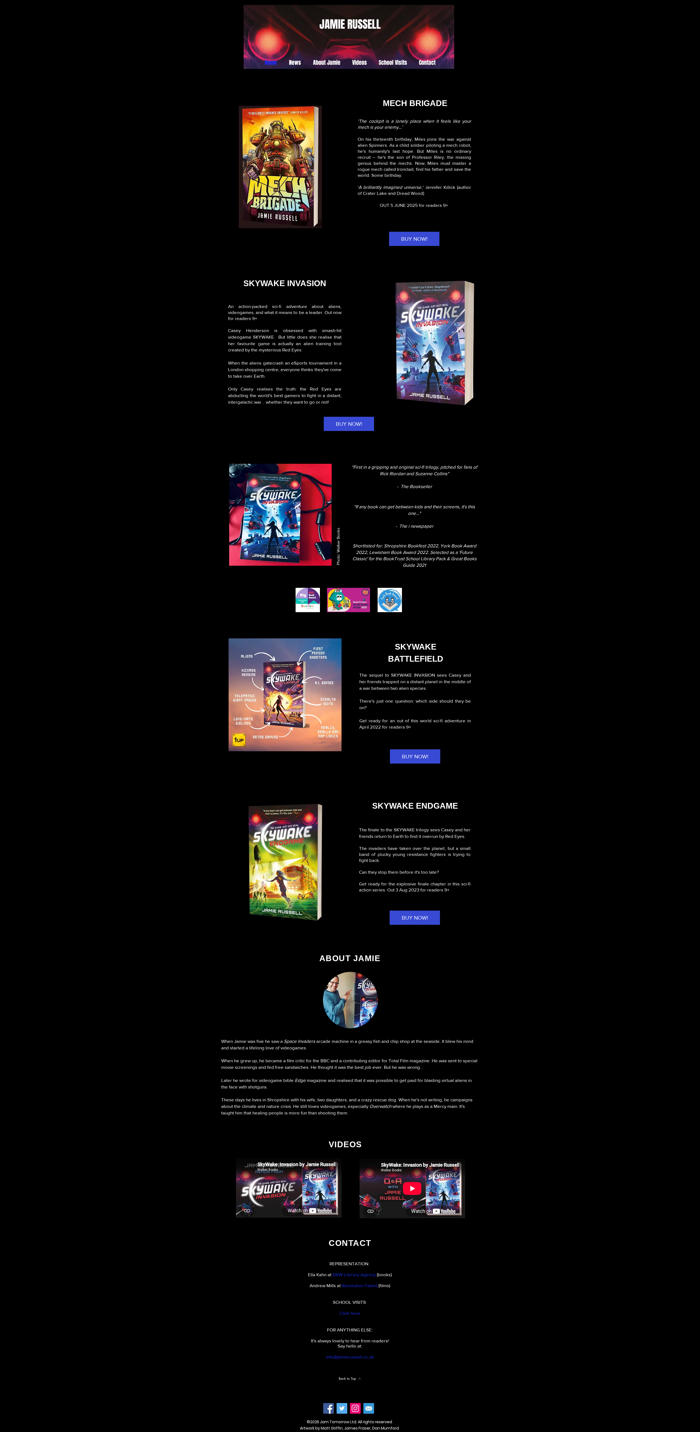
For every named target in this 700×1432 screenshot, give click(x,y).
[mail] (368, 1408)
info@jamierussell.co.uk (350, 1356)
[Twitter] (342, 1408)
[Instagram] (355, 1408)
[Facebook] (328, 1408)
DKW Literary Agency (354, 1274)
